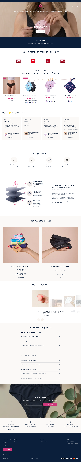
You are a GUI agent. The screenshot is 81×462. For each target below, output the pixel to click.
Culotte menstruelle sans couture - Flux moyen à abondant (11, 96)
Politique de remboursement (72, 443)
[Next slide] (42, 319)
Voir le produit (10, 137)
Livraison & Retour (43, 441)
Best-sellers (28, 73)
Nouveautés (43, 73)
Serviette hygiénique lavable (50, 95)
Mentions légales (70, 441)
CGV (68, 439)
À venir (55, 73)
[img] (10, 98)
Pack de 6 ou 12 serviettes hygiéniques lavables (30, 96)
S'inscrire (50, 404)
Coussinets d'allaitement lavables (59, 11)
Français (5, 458)
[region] (40, 19)
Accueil (16, 11)
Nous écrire (42, 439)
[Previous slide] (38, 319)
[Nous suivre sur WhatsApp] (9, 454)
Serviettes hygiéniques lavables (40, 11)
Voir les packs (21, 277)
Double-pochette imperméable (70, 95)
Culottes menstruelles (25, 11)
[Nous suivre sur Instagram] (3, 454)
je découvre (40, 25)
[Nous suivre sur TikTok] (6, 454)
